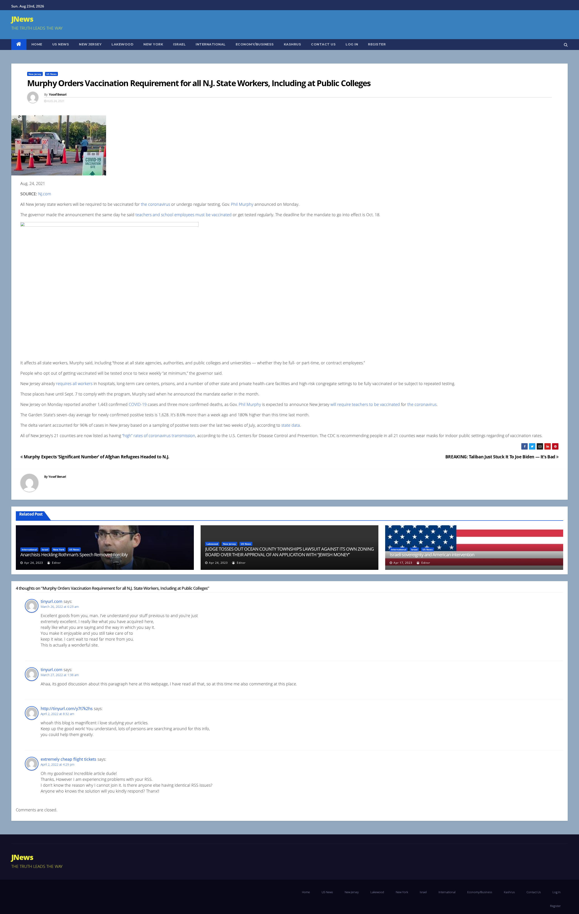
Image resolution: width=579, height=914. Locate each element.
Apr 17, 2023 (403, 563)
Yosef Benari (57, 94)
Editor (56, 563)
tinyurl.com (51, 601)
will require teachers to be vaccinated (365, 404)
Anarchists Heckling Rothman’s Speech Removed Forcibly (74, 555)
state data (290, 425)
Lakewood (122, 44)
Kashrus (292, 44)
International (211, 44)
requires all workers (74, 383)
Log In (352, 44)
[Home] (18, 44)
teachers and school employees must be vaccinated (183, 214)
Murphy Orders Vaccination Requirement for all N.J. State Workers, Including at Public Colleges (198, 83)
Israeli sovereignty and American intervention (432, 555)
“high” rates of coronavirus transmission (158, 435)
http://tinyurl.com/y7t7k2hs (67, 708)
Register (377, 44)
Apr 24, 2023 (33, 563)
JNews (22, 19)
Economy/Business (255, 44)
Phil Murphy (242, 204)
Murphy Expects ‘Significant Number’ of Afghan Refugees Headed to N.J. (96, 457)
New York (153, 44)
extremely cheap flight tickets (68, 759)
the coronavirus (155, 204)
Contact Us (323, 44)
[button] (566, 44)
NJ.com (44, 194)
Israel (179, 44)
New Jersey (90, 44)
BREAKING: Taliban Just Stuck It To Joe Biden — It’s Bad (500, 457)
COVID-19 (138, 404)
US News (60, 44)
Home (36, 44)
